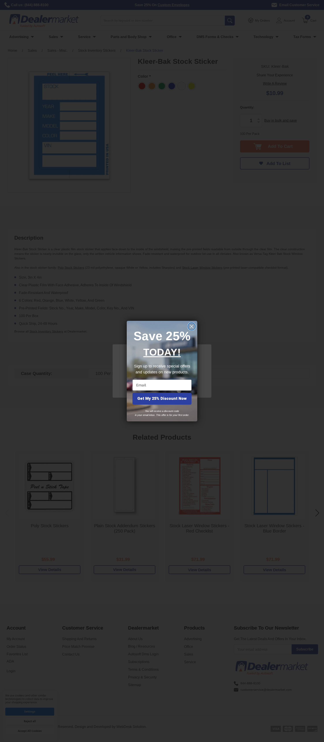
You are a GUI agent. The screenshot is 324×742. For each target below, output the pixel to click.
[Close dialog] (192, 326)
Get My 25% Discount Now (162, 399)
